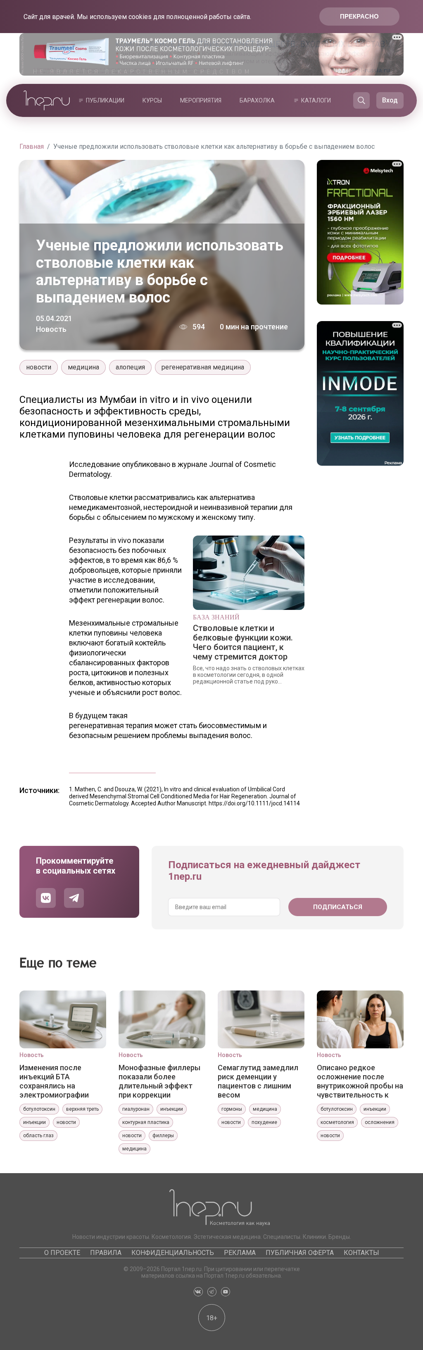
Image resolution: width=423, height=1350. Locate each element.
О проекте (62, 1253)
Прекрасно (359, 16)
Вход (390, 100)
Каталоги (316, 100)
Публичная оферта (300, 1253)
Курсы (152, 100)
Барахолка (257, 100)
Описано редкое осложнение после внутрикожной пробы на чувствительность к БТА (360, 1081)
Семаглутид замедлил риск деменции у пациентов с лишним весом (258, 1081)
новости (38, 367)
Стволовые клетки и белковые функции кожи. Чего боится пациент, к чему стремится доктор (243, 643)
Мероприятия (200, 100)
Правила (105, 1253)
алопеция (130, 367)
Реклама (240, 1253)
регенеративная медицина (203, 367)
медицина (83, 367)
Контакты (361, 1253)
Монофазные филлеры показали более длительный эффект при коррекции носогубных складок (159, 1081)
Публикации (105, 100)
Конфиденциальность (172, 1253)
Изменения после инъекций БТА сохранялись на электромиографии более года (54, 1081)
